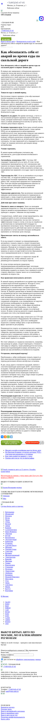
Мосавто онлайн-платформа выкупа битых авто (23, 450)
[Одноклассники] (5, 436)
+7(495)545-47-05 (16, 2)
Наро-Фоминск (11, 532)
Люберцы (8, 573)
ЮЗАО (7, 622)
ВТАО (7, 612)
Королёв (8, 559)
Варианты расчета (7, 707)
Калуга (7, 589)
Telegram (6, 496)
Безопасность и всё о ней (26, 41)
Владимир (9, 591)
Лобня (7, 526)
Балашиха (9, 575)
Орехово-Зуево (10, 549)
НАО (7, 614)
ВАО (7, 606)
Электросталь (10, 557)
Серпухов (8, 551)
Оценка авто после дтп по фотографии (19, 458)
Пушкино (8, 543)
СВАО (7, 620)
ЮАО (7, 604)
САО (7, 610)
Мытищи (8, 561)
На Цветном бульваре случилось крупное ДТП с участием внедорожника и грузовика (23, 453)
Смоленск (9, 585)
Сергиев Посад (10, 545)
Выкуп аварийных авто (9, 713)
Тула (7, 581)
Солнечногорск (11, 530)
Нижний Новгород (12, 577)
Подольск (8, 569)
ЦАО (7, 616)
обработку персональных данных (28, 659)
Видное (8, 524)
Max (4, 498)
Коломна (8, 553)
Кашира (8, 528)
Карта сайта (5, 719)
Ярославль (9, 579)
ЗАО (7, 624)
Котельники (9, 512)
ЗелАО (7, 602)
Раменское (9, 541)
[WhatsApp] (8, 436)
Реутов (7, 536)
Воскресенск (10, 537)
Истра (7, 518)
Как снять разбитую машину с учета (18, 456)
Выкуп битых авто (8, 41)
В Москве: (5, 596)
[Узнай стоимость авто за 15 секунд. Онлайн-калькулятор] (22, 471)
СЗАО (7, 618)
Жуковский (9, 514)
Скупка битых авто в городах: (12, 506)
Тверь (7, 583)
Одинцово (9, 567)
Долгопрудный (10, 539)
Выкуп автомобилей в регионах (13, 711)
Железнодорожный (12, 555)
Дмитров (8, 534)
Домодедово (9, 571)
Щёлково (8, 547)
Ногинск (8, 516)
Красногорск (10, 565)
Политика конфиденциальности (13, 717)
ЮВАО (8, 608)
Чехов (7, 520)
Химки (7, 563)
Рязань (7, 587)
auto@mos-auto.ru (12, 691)
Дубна (7, 522)
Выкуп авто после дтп (9, 715)
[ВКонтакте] (2, 436)
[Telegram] (11, 436)
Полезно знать (6, 709)
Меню (7, 39)
